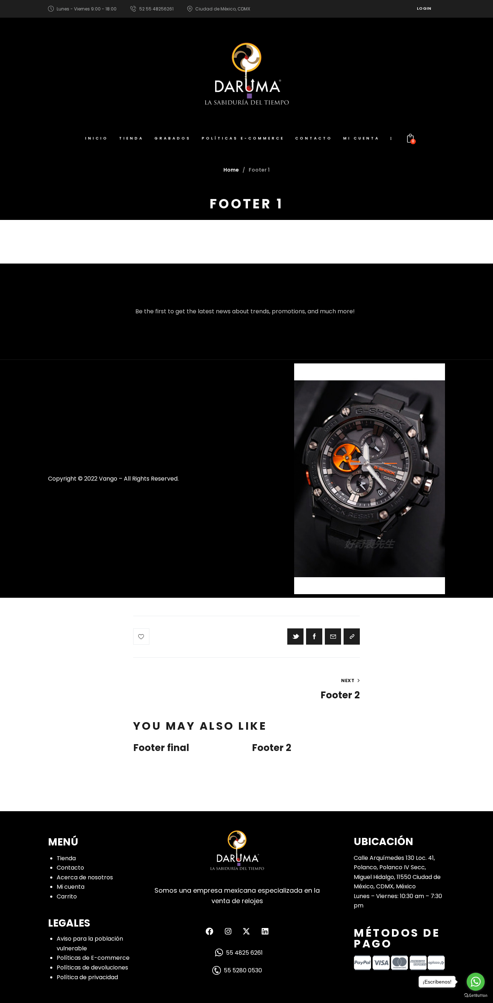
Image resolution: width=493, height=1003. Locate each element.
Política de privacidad (87, 977)
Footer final (161, 748)
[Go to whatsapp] (476, 982)
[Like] (142, 636)
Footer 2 (271, 748)
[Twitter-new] (295, 636)
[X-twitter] (246, 931)
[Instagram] (228, 931)
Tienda (66, 858)
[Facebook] (314, 636)
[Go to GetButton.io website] (475, 995)
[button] (352, 636)
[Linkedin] (265, 931)
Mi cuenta (70, 887)
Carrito (67, 896)
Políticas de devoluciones (92, 967)
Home (231, 169)
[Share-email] (333, 636)
